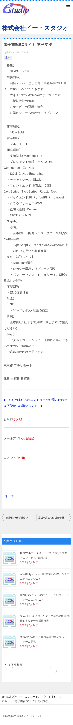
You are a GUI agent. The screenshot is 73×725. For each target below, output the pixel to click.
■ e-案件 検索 (12, 664)
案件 (7, 57)
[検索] (57, 671)
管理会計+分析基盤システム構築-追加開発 (21, 517)
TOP (23, 696)
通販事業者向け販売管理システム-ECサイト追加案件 (54, 517)
